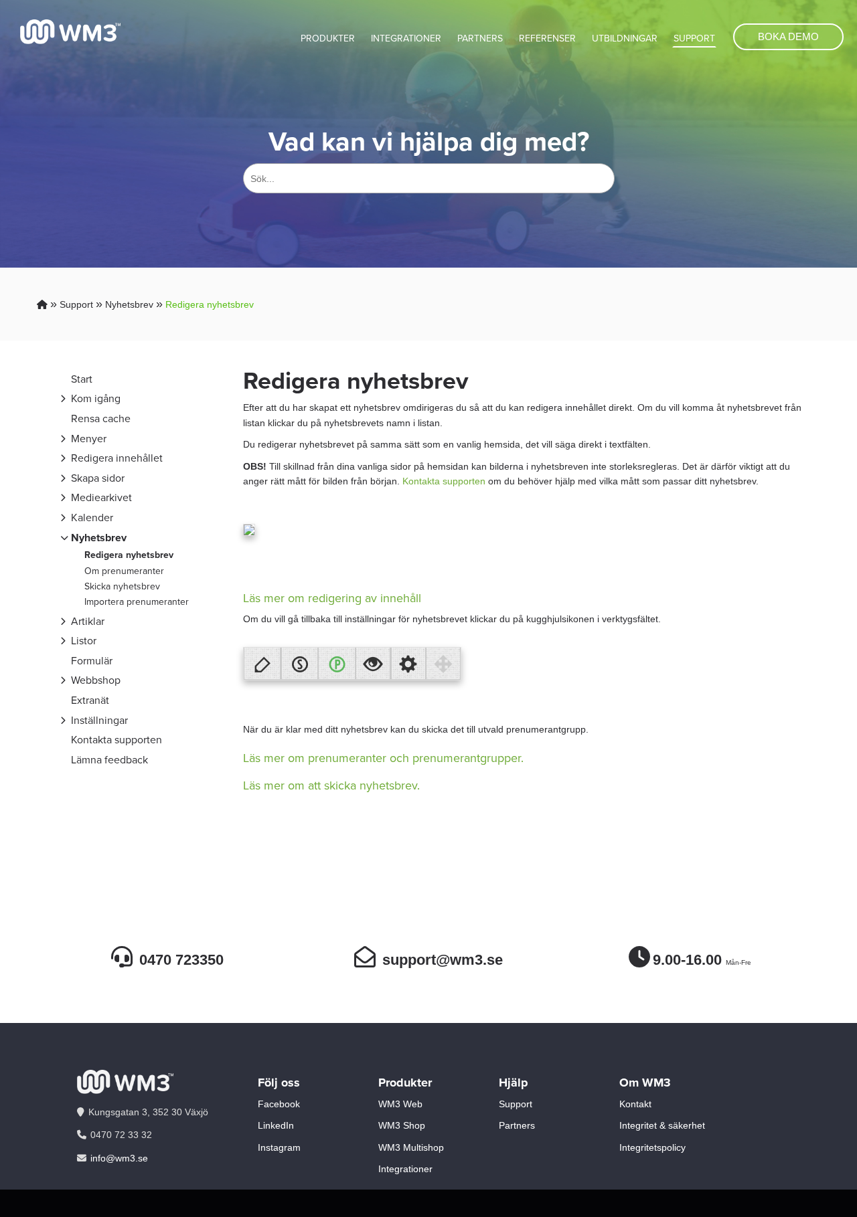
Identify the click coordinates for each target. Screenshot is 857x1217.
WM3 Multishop (411, 1147)
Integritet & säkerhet (662, 1125)
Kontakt (635, 1104)
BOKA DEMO (788, 36)
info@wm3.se (119, 1158)
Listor (83, 640)
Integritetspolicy (652, 1147)
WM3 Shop (401, 1125)
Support (694, 38)
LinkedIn (276, 1125)
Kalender (92, 517)
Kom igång (96, 398)
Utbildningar (624, 38)
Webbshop (96, 680)
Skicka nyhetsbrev (122, 586)
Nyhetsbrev (129, 304)
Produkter (328, 38)
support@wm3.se (442, 959)
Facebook (279, 1104)
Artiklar (87, 621)
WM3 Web (400, 1104)
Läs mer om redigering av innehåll (332, 598)
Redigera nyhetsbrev (209, 304)
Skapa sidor (98, 478)
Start (81, 379)
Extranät (90, 700)
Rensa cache (101, 418)
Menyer (88, 438)
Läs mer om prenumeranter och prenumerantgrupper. (383, 758)
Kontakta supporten (116, 739)
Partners (480, 38)
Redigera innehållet (117, 458)
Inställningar (99, 720)
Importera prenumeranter (136, 602)
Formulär (91, 660)
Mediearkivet (101, 497)
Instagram (279, 1147)
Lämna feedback (109, 759)
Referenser (547, 38)
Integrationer (406, 38)
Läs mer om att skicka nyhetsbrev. (331, 785)
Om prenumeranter (124, 571)
